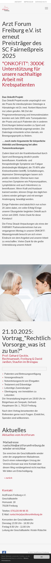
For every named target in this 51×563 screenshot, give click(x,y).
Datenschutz (41, 2)
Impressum (28, 2)
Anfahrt (18, 2)
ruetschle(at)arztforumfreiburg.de (26, 514)
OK (42, 557)
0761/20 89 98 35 (19, 511)
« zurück (8, 477)
